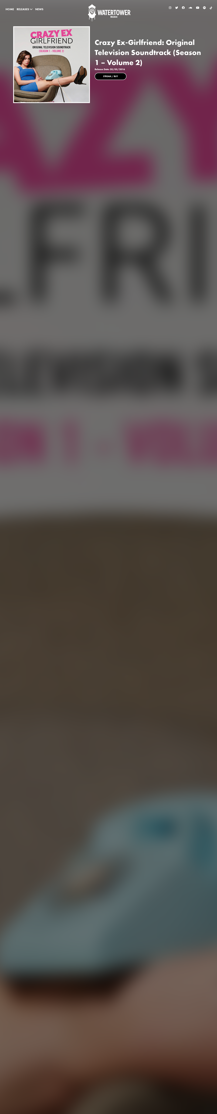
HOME (10, 9)
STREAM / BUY (110, 76)
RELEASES (23, 9)
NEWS (39, 9)
